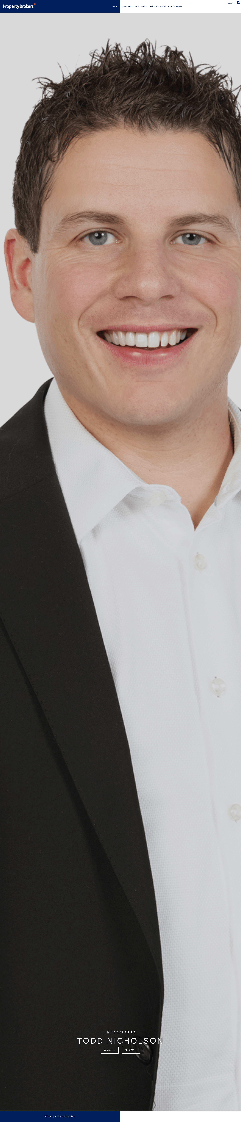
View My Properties (60, 1116)
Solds (137, 6)
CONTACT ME (109, 1050)
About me (144, 6)
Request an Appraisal (175, 6)
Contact (163, 6)
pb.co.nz (232, 3)
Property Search (127, 6)
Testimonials (153, 6)
